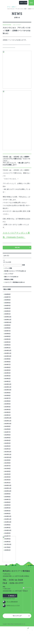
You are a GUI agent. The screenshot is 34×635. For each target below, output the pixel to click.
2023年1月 (7, 415)
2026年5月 (7, 302)
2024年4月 (7, 373)
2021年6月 (7, 468)
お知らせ (13, 6)
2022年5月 (7, 437)
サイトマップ (17, 616)
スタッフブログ (8, 273)
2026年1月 (7, 314)
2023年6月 (7, 401)
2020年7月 (7, 499)
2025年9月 (7, 325)
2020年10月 (7, 491)
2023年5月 (7, 404)
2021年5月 (7, 471)
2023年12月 (7, 384)
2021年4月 (7, 474)
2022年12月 (7, 418)
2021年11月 (7, 454)
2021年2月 (7, 479)
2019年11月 (7, 519)
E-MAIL (11, 596)
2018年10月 (7, 530)
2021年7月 (7, 465)
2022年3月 (7, 443)
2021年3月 (7, 477)
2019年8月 (7, 525)
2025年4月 (7, 339)
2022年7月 (7, 432)
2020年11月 (7, 488)
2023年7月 (7, 398)
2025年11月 (7, 319)
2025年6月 (7, 333)
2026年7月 (7, 297)
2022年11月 (7, 421)
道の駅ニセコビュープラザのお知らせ (15, 271)
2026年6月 (7, 300)
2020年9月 (7, 494)
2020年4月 (7, 508)
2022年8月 (7, 429)
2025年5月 (7, 336)
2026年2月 (7, 311)
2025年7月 (7, 331)
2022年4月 (7, 440)
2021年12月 (7, 451)
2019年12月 (7, 516)
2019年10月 (7, 522)
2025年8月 (7, 328)
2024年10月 (7, 356)
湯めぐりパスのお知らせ (11, 276)
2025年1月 (7, 347)
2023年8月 (7, 395)
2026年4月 (7, 305)
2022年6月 (7, 435)
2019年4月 (7, 527)
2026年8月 (7, 294)
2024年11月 (7, 353)
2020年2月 (7, 513)
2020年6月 (7, 502)
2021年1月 (7, 482)
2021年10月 (7, 457)
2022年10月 (7, 423)
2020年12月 (7, 485)
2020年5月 (7, 505)
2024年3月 (7, 375)
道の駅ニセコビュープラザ (13, 605)
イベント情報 (8, 268)
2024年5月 (7, 370)
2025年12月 (7, 317)
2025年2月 (7, 345)
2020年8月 (7, 496)
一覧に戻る (17, 247)
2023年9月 (7, 392)
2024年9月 (7, 359)
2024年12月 (7, 350)
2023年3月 (7, 409)
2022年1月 (7, 449)
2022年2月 (7, 446)
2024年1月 (7, 381)
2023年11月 (7, 387)
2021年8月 (7, 463)
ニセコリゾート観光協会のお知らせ (14, 282)
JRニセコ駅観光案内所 (12, 601)
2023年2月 (7, 412)
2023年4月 (7, 406)
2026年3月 (7, 308)
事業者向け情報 (8, 279)
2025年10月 (7, 322)
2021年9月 (7, 460)
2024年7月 (7, 364)
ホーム (8, 6)
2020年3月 (7, 510)
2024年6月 (7, 367)
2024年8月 (7, 361)
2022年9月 (7, 426)
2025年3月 (7, 342)
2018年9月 (7, 533)
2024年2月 (7, 378)
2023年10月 (7, 390)
